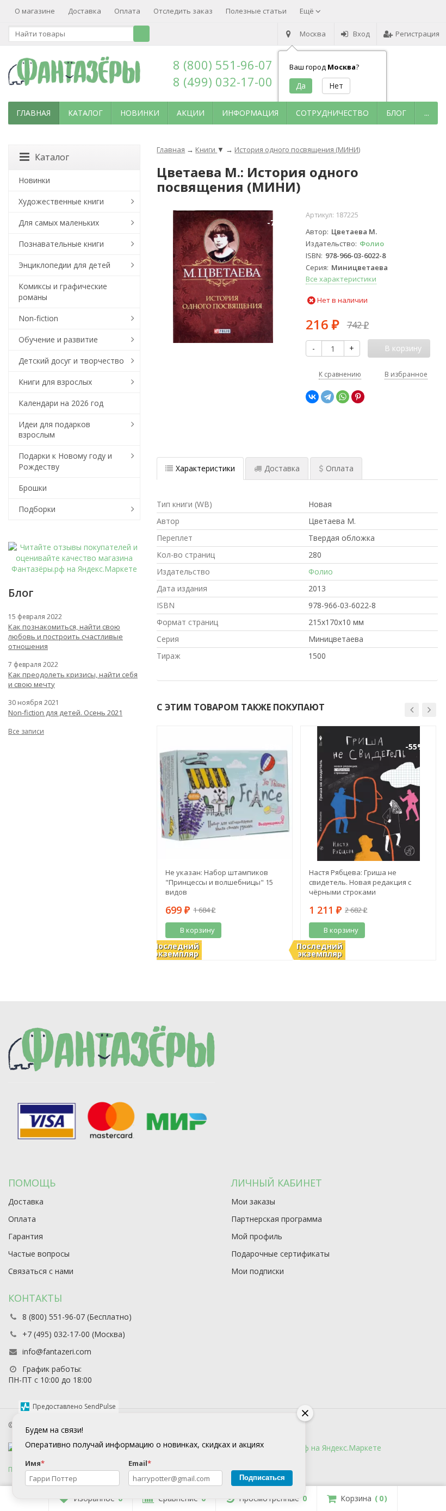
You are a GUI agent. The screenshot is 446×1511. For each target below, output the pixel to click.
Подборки (36, 509)
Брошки (32, 488)
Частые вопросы (39, 1253)
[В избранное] (280, 930)
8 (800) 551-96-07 (222, 65)
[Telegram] (327, 396)
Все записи (26, 731)
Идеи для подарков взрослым (54, 429)
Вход (361, 34)
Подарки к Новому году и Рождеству (65, 461)
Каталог (85, 113)
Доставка (84, 11)
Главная (33, 113)
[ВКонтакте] (312, 396)
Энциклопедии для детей (64, 265)
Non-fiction (38, 318)
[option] (224, 843)
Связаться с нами (40, 1271)
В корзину (197, 930)
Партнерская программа (276, 1219)
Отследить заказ (183, 11)
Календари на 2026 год (60, 403)
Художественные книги (61, 201)
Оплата (127, 11)
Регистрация (417, 34)
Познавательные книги (61, 244)
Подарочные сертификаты (280, 1253)
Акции (191, 113)
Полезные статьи (256, 11)
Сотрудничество (332, 113)
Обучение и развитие (58, 339)
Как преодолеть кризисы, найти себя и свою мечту (73, 679)
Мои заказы (253, 1201)
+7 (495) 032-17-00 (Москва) (73, 1334)
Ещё (307, 11)
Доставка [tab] (282, 468)
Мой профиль (256, 1236)
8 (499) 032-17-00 (222, 81)
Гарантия (25, 1236)
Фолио (372, 243)
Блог (396, 113)
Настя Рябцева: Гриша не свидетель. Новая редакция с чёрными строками (360, 882)
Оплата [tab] (340, 468)
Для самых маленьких (58, 222)
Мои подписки (257, 1271)
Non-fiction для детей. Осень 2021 (65, 712)
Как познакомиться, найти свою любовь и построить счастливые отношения (65, 636)
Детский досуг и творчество (71, 360)
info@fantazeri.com (56, 1351)
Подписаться (262, 1477)
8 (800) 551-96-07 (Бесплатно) (77, 1317)
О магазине (35, 11)
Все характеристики (341, 279)
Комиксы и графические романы (62, 291)
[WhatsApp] (342, 396)
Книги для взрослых (55, 382)
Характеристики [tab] (205, 468)
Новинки (139, 113)
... (426, 113)
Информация (250, 113)
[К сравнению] (263, 930)
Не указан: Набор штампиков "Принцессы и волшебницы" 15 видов (219, 882)
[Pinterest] (357, 396)
